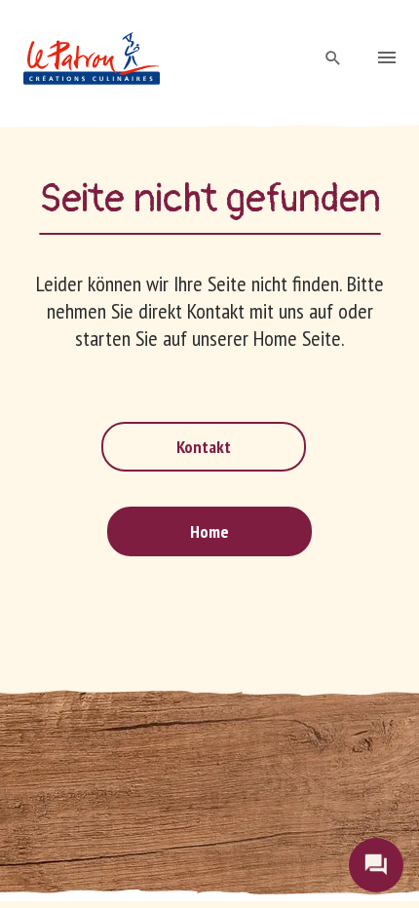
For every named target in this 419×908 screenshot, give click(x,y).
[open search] (333, 59)
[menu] (387, 59)
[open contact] (376, 865)
